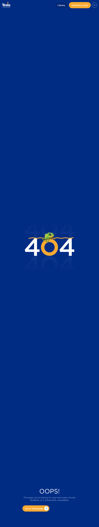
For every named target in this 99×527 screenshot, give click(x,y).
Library (61, 5)
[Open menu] (94, 5)
